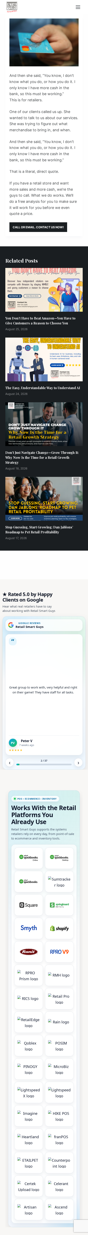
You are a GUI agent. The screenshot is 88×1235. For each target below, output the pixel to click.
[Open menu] (79, 7)
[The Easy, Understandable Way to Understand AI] (44, 359)
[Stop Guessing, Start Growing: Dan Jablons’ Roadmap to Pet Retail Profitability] (44, 499)
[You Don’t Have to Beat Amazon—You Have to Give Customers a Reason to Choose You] (44, 290)
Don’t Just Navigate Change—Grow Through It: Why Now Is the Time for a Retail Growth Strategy (42, 457)
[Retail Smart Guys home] (11, 7)
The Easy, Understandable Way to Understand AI (42, 388)
